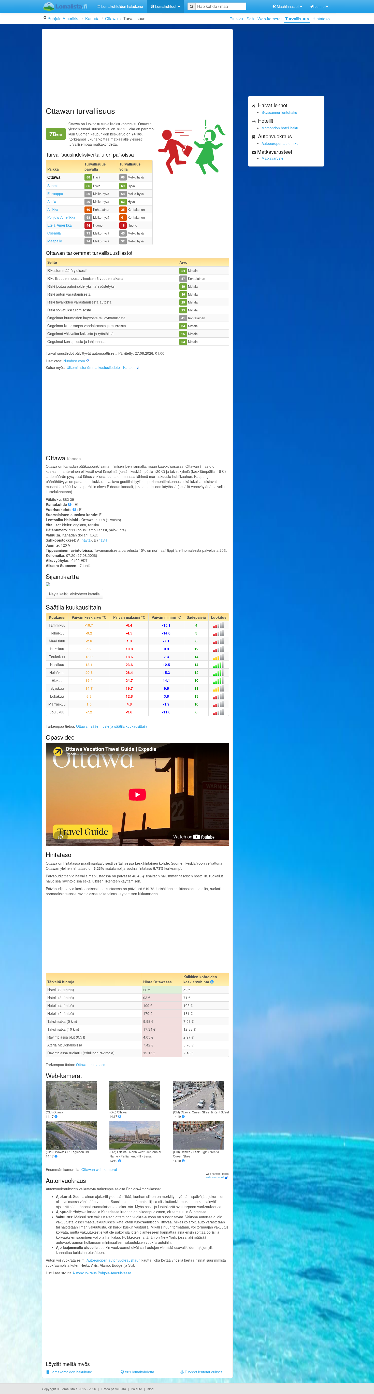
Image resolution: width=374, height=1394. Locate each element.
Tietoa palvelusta (113, 1388)
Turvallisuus (297, 19)
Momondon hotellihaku (280, 127)
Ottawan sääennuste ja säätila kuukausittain (111, 726)
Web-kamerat (269, 19)
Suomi (52, 185)
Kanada (92, 18)
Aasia (51, 201)
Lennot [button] (319, 6)
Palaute (136, 1388)
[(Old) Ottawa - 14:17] (74, 1095)
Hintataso (321, 19)
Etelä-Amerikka (59, 225)
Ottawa (111, 18)
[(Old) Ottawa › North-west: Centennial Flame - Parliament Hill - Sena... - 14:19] (137, 1135)
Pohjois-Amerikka (64, 18)
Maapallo (54, 240)
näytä (86, 540)
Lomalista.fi (69, 1388)
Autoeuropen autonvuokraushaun (113, 1260)
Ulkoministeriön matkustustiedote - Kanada (101, 367)
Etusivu (236, 19)
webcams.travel (215, 1177)
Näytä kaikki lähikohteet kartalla (74, 593)
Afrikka (52, 209)
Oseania (54, 233)
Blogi (150, 1388)
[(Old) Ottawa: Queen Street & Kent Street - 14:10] (201, 1095)
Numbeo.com (74, 360)
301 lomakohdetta (139, 1371)
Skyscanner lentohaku (279, 112)
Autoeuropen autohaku (280, 143)
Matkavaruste (272, 158)
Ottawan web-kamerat (99, 1169)
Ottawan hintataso (90, 1064)
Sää (250, 19)
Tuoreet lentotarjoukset (203, 1371)
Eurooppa (55, 193)
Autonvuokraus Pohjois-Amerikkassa (102, 1272)
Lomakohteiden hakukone (121, 6)
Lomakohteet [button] (165, 6)
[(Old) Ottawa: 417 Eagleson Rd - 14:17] (74, 1135)
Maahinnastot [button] (288, 6)
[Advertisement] (137, 68)
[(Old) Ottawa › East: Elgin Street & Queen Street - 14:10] (201, 1135)
